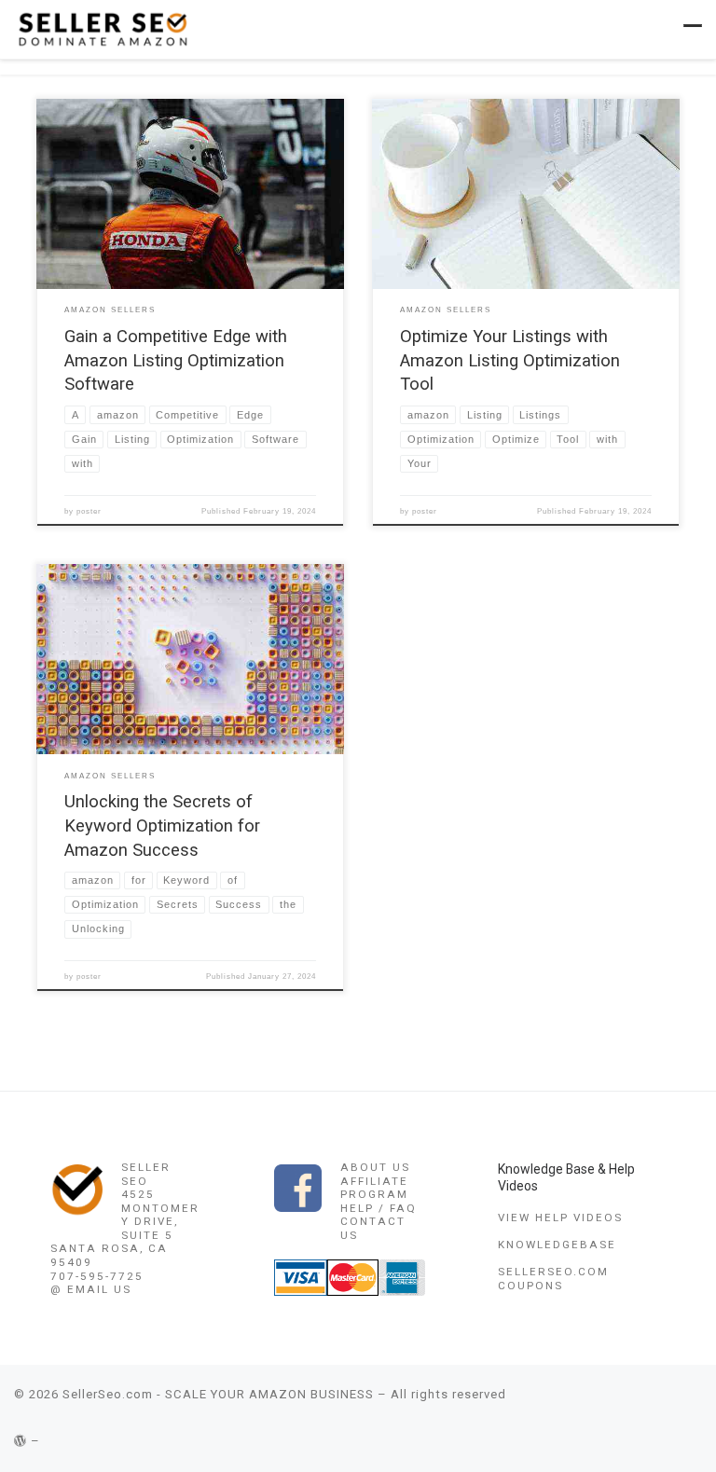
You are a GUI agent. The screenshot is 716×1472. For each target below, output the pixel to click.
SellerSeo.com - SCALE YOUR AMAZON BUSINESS (218, 1394)
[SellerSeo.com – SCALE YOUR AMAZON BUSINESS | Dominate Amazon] (101, 28)
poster (89, 511)
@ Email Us (90, 1289)
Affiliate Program (374, 1188)
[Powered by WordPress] (20, 1441)
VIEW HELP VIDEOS (560, 1217)
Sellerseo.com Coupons (553, 1278)
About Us (375, 1167)
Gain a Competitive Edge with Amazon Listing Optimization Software (175, 360)
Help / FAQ (378, 1208)
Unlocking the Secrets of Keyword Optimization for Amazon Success (162, 825)
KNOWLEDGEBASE (557, 1244)
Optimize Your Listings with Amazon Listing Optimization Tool (510, 360)
